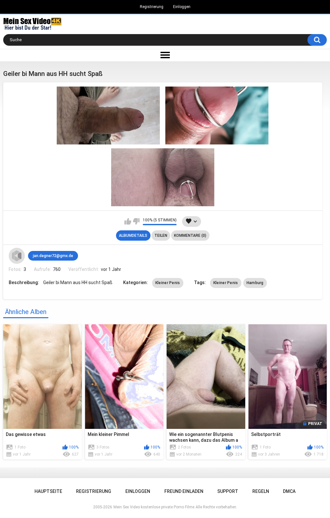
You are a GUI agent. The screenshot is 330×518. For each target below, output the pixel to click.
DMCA (289, 491)
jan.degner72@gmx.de (53, 256)
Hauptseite (48, 491)
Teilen (160, 235)
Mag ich (127, 221)
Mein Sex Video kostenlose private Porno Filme (153, 507)
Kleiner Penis (167, 283)
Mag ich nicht (136, 221)
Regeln (260, 491)
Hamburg (255, 283)
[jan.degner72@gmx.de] (17, 256)
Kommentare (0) (190, 235)
